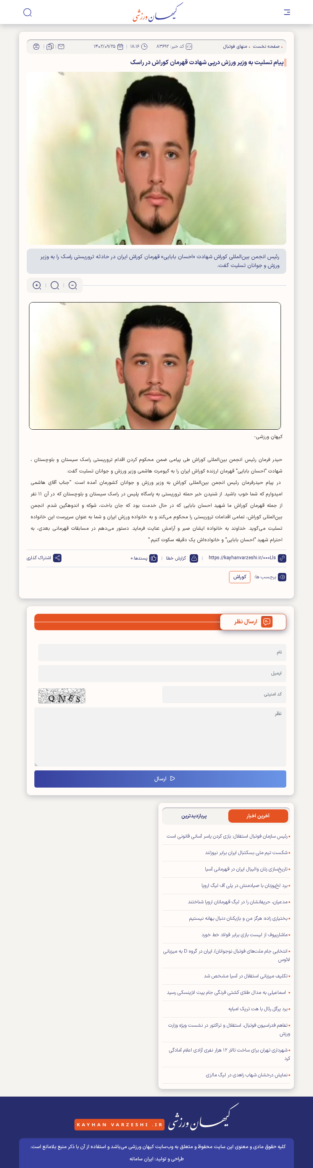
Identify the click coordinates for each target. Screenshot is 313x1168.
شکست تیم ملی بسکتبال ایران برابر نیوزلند (246, 853)
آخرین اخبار (258, 816)
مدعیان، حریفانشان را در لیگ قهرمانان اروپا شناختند (237, 902)
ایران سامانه (141, 1159)
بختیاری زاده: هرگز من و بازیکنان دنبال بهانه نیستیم (238, 918)
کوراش (239, 577)
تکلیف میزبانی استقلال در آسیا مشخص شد (245, 976)
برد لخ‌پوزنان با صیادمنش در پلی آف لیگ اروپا (244, 886)
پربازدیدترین (194, 816)
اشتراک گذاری (39, 558)
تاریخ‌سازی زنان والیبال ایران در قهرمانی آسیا (246, 869)
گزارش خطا (176, 558)
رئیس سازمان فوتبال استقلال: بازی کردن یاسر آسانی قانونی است (227, 836)
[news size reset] (55, 285)
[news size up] (37, 285)
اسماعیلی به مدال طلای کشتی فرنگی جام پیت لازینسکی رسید (227, 993)
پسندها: (140, 558)
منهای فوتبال (235, 46)
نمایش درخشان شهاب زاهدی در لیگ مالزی (246, 1075)
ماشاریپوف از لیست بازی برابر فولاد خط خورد (244, 935)
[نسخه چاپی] (36, 46)
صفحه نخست (266, 46)
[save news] (50, 46)
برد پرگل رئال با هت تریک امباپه (257, 1009)
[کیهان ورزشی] (158, 12)
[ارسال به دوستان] (61, 46)
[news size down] (72, 285)
